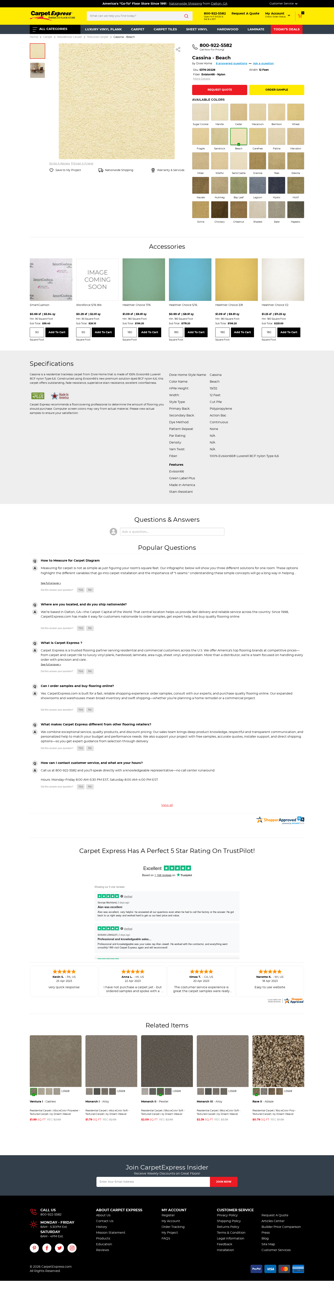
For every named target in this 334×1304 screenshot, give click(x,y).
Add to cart (57, 332)
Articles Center (273, 1221)
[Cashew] (33, 1091)
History (101, 1226)
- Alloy (97, 1101)
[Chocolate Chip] (279, 1091)
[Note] (89, 1091)
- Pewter (155, 1101)
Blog (265, 1238)
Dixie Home (204, 63)
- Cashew (43, 1101)
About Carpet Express (119, 1210)
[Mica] (97, 1091)
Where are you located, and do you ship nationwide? (84, 604)
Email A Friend (83, 163)
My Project (170, 1232)
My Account (174, 1210)
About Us (103, 1215)
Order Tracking (173, 1226)
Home (34, 37)
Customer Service (235, 1210)
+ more (65, 1091)
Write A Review (59, 163)
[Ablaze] (256, 1091)
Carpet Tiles (165, 29)
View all (167, 805)
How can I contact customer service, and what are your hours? (92, 762)
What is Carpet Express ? (61, 642)
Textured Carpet (97, 37)
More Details (201, 78)
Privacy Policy (227, 1215)
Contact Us (104, 1221)
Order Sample (276, 90)
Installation (225, 1250)
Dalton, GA (219, 3)
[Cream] (41, 1091)
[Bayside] (264, 1091)
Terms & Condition (231, 1232)
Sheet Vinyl (197, 29)
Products (103, 1238)
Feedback (224, 1244)
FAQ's (166, 1238)
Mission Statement (110, 1232)
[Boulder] (271, 1091)
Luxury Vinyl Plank (103, 29)
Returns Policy (228, 1226)
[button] (278, 15)
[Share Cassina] (178, 49)
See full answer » (51, 583)
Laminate (256, 29)
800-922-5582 (50, 1214)
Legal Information (230, 1238)
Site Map (268, 1244)
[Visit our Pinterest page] (34, 1248)
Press (266, 1232)
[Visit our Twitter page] (59, 1248)
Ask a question (263, 63)
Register (168, 1215)
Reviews (102, 1250)
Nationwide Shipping (185, 3)
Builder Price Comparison (281, 1226)
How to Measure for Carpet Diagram (70, 560)
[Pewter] (104, 1091)
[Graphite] (112, 1091)
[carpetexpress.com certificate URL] (285, 1000)
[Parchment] (56, 1091)
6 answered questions (231, 63)
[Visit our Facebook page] (46, 1248)
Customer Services (276, 1250)
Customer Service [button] (281, 3)
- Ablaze (263, 1101)
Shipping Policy (229, 1221)
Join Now (223, 1182)
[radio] (200, 115)
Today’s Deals (287, 29)
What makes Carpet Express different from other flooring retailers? (96, 724)
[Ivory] (49, 1091)
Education (104, 1244)
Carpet (137, 29)
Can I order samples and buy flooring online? (77, 686)
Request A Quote (275, 1215)
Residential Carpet (69, 37)
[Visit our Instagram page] (72, 1248)
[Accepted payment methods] (277, 1268)
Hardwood (227, 29)
